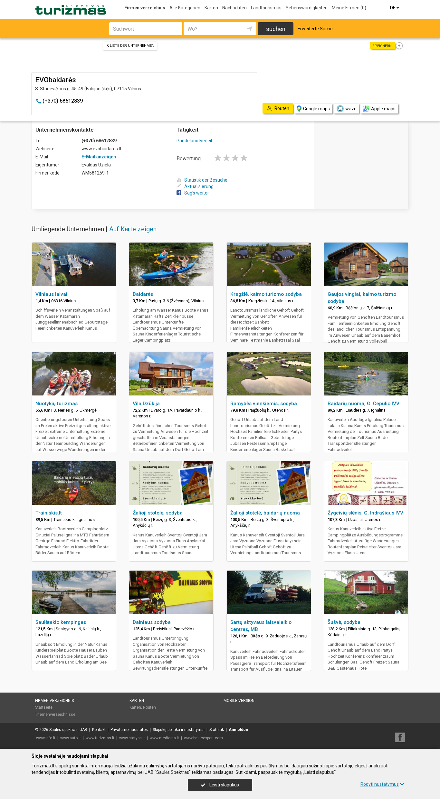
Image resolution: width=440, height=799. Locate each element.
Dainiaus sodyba (152, 622)
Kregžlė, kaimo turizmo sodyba (266, 294)
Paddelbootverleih (195, 140)
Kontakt (99, 729)
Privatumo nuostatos (129, 729)
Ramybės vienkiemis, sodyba (263, 403)
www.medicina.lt (164, 738)
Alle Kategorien (184, 7)
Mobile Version (239, 700)
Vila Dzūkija (146, 403)
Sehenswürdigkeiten (307, 7)
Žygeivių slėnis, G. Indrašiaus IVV (365, 513)
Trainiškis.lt (48, 513)
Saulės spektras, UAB (68, 729)
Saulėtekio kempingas (60, 622)
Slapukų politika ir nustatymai (179, 729)
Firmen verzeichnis (144, 7)
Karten (211, 7)
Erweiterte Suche (315, 28)
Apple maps (383, 108)
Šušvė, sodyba (344, 622)
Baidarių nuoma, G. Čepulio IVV (363, 403)
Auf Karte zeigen (133, 229)
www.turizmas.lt (100, 738)
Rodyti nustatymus (379, 784)
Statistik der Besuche (205, 180)
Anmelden (238, 729)
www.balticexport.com (203, 738)
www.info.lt (45, 738)
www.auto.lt (70, 738)
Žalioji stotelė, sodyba (158, 513)
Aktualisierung (199, 186)
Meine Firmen (349, 7)
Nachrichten (234, 7)
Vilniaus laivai (51, 294)
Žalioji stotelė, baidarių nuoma (265, 513)
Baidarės (143, 294)
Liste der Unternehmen (132, 46)
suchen (275, 28)
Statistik (216, 729)
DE (393, 7)
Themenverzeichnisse (55, 714)
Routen (149, 707)
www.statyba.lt (132, 738)
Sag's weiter (196, 192)
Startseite (44, 707)
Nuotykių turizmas (56, 403)
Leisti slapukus (223, 784)
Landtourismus (266, 7)
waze (351, 108)
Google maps (316, 108)
